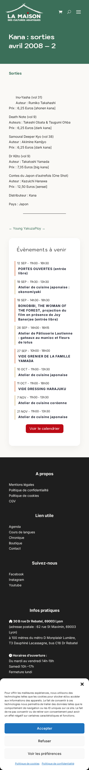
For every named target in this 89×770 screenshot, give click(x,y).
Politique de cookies (27, 763)
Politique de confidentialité (58, 763)
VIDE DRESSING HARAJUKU (42, 389)
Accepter (44, 728)
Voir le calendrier (44, 428)
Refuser (44, 741)
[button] (82, 684)
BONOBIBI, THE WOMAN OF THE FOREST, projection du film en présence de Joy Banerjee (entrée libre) (42, 312)
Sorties (15, 73)
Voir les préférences (44, 753)
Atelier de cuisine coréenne (42, 403)
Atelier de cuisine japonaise (43, 375)
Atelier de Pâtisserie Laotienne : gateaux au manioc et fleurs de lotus (45, 337)
